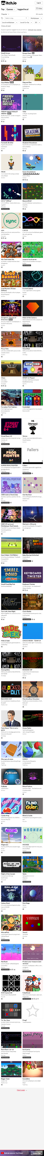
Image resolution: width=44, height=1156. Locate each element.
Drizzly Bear (26, 848)
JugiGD (3, 205)
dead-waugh (26, 1053)
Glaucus (25, 878)
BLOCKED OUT (6, 699)
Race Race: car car (7, 1049)
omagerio (25, 967)
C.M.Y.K (25, 230)
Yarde (3, 763)
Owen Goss (26, 498)
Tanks (25, 874)
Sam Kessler (4, 1053)
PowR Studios (27, 440)
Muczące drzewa (7, 759)
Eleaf (24, 1083)
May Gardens (5, 117)
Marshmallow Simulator (31, 699)
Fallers (25, 465)
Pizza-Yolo (5, 349)
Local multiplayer (8, 22)
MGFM (25, 115)
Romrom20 (26, 411)
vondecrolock (5, 352)
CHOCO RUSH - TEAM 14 (32, 641)
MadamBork (26, 557)
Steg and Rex (27, 82)
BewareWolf (27, 201)
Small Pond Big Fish (8, 584)
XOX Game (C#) (6, 993)
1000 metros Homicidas (9, 495)
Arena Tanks (27, 728)
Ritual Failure (27, 786)
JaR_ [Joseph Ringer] (29, 732)
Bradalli (3, 703)
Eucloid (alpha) (28, 288)
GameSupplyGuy (6, 530)
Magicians (4, 845)
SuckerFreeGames (6, 323)
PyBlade (4, 786)
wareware (4, 146)
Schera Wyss (26, 176)
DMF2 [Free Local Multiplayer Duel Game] (9, 525)
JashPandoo (4, 788)
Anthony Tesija (5, 86)
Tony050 (25, 934)
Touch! (25, 932)
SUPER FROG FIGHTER (9, 465)
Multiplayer (35, 18)
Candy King (5, 815)
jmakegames (26, 86)
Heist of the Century (30, 318)
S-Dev (24, 352)
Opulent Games (5, 1024)
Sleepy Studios (27, 588)
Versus (25, 436)
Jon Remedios (5, 234)
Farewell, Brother (7, 143)
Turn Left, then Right (8, 611)
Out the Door (27, 495)
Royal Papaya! (5, 294)
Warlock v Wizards (29, 524)
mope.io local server (30, 259)
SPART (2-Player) (29, 378)
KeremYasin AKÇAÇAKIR (8, 995)
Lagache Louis (27, 674)
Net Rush (4, 962)
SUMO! (25, 759)
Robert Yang (26, 57)
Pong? (25, 1020)
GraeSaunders (27, 790)
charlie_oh (4, 440)
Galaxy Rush (5, 903)
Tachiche (25, 644)
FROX (3, 172)
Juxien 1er (4, 1081)
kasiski (24, 292)
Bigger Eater (5, 1079)
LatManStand (5, 936)
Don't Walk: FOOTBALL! (9, 555)
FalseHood (26, 993)
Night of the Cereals (8, 874)
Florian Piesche (5, 819)
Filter (40, 8)
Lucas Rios (4, 965)
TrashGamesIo (27, 1022)
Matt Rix (25, 205)
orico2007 (4, 382)
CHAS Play (4, 644)
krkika (24, 263)
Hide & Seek (5, 641)
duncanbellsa (26, 146)
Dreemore (26, 469)
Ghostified (26, 349)
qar (2, 498)
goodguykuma (5, 469)
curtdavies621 (27, 763)
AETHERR (4, 674)
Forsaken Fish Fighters (9, 407)
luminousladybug (6, 586)
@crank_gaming (27, 234)
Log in (39, 3)
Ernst (2, 848)
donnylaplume (5, 411)
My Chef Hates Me (7, 259)
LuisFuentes (26, 615)
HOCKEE (26, 845)
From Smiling (5, 57)
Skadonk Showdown (30, 143)
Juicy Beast (4, 176)
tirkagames (4, 263)
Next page (21, 1090)
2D (36, 22)
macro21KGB (5, 907)
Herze (24, 905)
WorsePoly (5, 932)
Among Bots (5, 670)
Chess (3, 378)
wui (24, 819)
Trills (24, 112)
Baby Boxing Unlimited (31, 555)
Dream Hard (27, 53)
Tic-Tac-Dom (5, 1020)
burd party (26, 1049)
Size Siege (26, 903)
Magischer (26, 997)
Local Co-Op (24, 22)
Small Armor (5, 53)
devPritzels (4, 878)
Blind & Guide (27, 815)
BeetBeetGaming (28, 382)
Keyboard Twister (29, 584)
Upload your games (34, 30)
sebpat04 (4, 615)
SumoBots (26, 1079)
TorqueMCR (4, 559)
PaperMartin (26, 321)
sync (2, 230)
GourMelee (5, 82)
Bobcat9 (25, 703)
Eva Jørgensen (27, 528)
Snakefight (26, 407)
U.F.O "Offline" (6, 201)
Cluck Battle (27, 611)
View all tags (6, 26)
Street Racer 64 (6, 436)
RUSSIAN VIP (27, 670)
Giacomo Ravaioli (6, 734)
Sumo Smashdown (29, 172)
